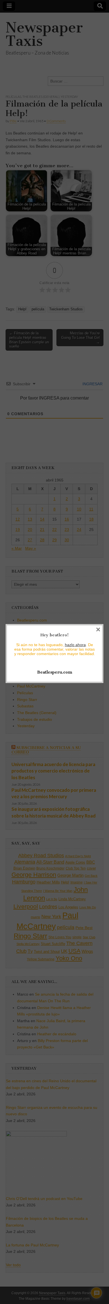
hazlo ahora (75, 644)
